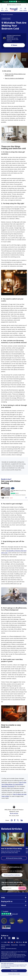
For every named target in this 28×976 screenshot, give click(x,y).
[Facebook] (2, 938)
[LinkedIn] (18, 938)
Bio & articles (14, 813)
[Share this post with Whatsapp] (12, 820)
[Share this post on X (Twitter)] (18, 820)
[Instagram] (10, 938)
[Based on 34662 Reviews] (9, 913)
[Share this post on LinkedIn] (22, 820)
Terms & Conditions (5, 944)
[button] (26, 498)
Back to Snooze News (8, 14)
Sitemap (3, 946)
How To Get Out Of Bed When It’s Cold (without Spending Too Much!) (14, 784)
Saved (20, 10)
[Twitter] (6, 938)
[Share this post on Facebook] (14, 820)
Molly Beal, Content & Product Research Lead (14, 36)
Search (6, 10)
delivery (3, 953)
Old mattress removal (15, 4)
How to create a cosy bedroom (14, 78)
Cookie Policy (7, 967)
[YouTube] (14, 938)
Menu (2, 10)
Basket (25, 10)
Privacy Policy (14, 944)
